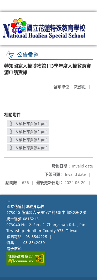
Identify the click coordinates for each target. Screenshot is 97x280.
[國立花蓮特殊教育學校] (44, 28)
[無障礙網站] (25, 264)
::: (8, 200)
